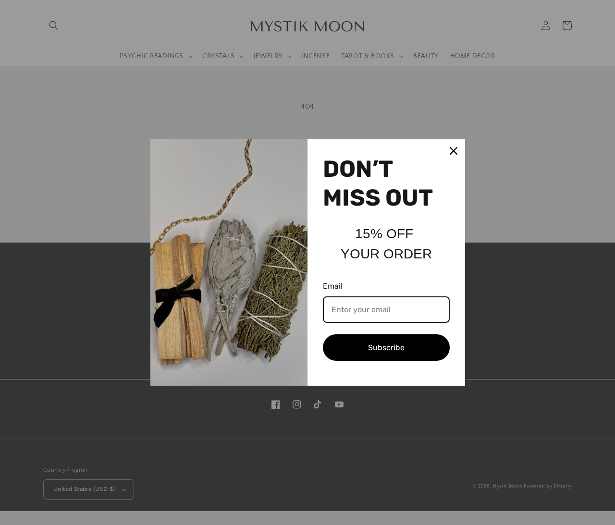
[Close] (453, 150)
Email (333, 286)
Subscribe (386, 347)
